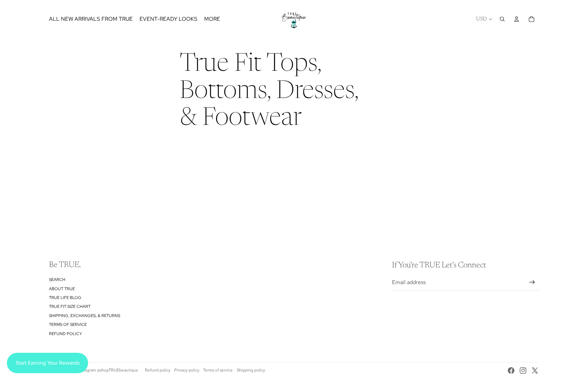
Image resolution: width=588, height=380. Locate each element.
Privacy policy (186, 370)
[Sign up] (532, 282)
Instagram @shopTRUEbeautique (108, 370)
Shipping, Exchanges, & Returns (84, 315)
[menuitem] (212, 19)
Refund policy (65, 333)
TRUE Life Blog (65, 297)
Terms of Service (68, 324)
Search (57, 279)
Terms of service (218, 370)
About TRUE (62, 289)
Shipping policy (251, 370)
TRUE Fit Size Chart (70, 306)
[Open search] (502, 19)
